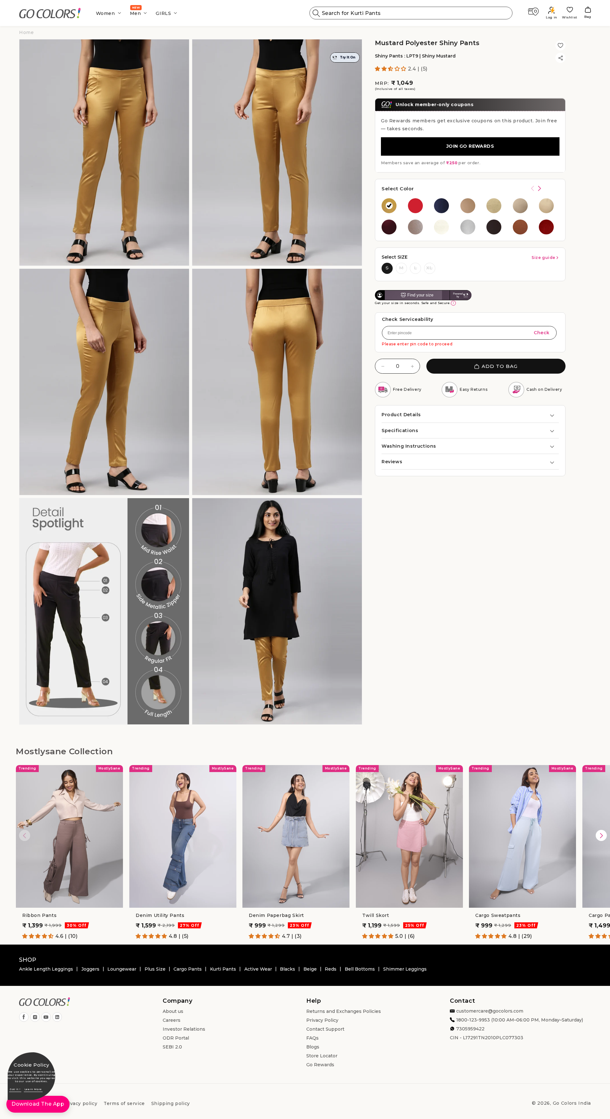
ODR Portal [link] (176, 1038)
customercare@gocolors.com (489, 1011)
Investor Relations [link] (184, 1029)
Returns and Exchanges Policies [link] (343, 1011)
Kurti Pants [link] (223, 969)
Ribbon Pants (39, 915)
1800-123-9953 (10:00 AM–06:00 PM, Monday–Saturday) (519, 1020)
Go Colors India (572, 1103)
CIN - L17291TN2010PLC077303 (486, 1038)
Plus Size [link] (155, 969)
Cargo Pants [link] (187, 969)
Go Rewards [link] (320, 1065)
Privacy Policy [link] (322, 1020)
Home (26, 32)
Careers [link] (171, 1020)
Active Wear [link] (258, 969)
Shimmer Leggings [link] (405, 969)
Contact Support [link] (325, 1029)
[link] (50, 13)
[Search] (316, 13)
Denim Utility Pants (160, 915)
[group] (392, 205)
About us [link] (173, 1011)
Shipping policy (170, 1103)
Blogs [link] (312, 1047)
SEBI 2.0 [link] (172, 1047)
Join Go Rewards (470, 146)
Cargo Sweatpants (498, 915)
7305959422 (470, 1029)
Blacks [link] (287, 969)
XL (429, 268)
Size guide (543, 257)
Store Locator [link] (321, 1056)
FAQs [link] (312, 1038)
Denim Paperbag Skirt (276, 915)
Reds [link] (330, 969)
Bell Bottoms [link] (360, 969)
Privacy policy (80, 1103)
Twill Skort (375, 915)
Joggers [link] (90, 969)
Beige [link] (310, 969)
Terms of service (124, 1103)
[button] (107, 13)
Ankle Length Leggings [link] (46, 969)
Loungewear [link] (121, 969)
